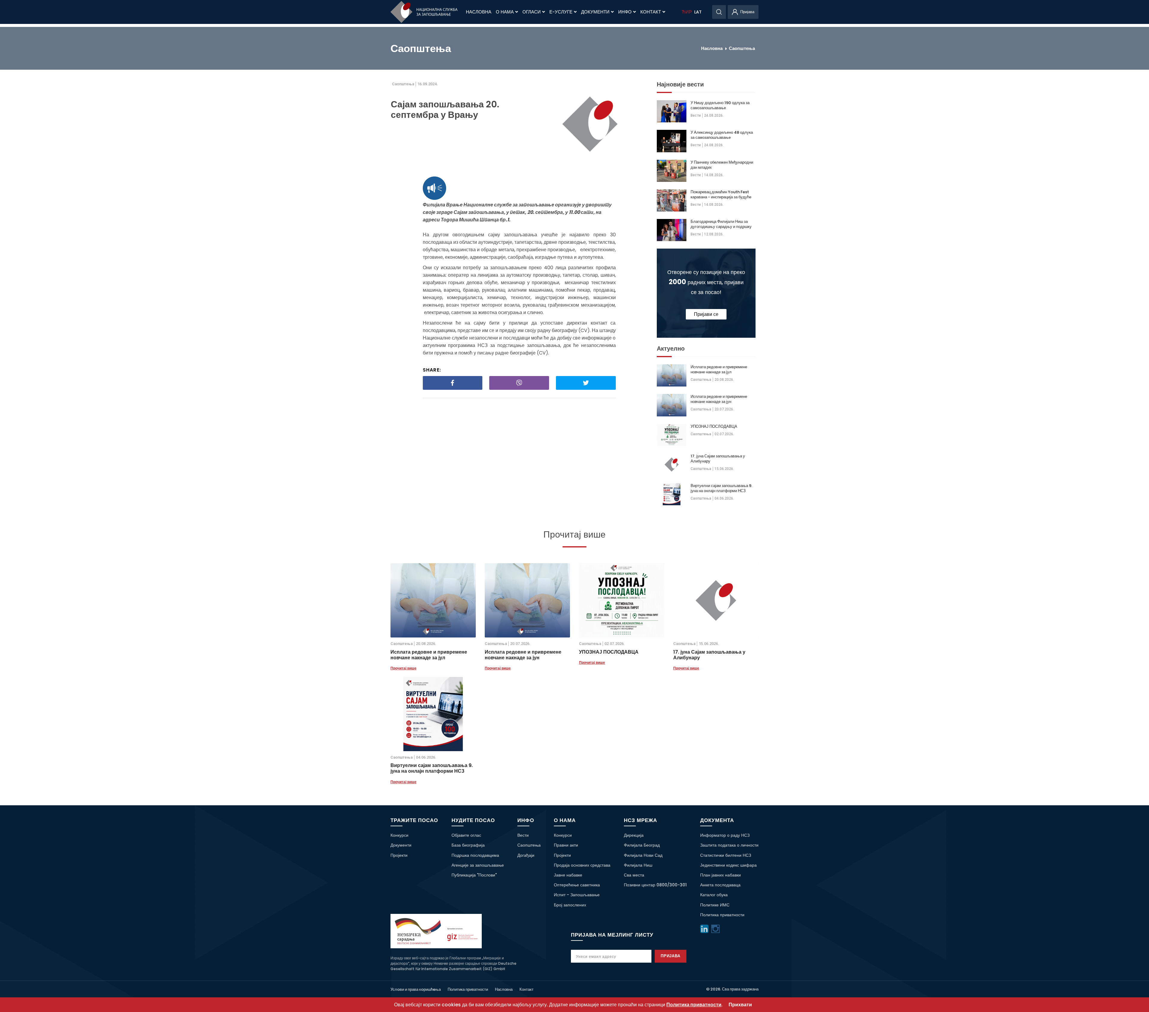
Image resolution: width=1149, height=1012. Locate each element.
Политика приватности (722, 915)
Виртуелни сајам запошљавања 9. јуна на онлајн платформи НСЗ (721, 488)
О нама (505, 12)
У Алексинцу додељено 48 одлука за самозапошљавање (722, 135)
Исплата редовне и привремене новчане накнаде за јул (719, 369)
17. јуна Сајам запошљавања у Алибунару (718, 459)
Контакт (650, 12)
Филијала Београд (642, 845)
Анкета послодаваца (720, 885)
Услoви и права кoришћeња (415, 989)
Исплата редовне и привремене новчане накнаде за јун (719, 399)
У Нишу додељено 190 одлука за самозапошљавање (720, 105)
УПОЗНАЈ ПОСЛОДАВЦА (714, 426)
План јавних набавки (720, 875)
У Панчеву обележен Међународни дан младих (722, 165)
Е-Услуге (560, 12)
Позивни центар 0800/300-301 (655, 885)
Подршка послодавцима (475, 855)
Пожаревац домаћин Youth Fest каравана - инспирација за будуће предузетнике (721, 194)
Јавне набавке (568, 875)
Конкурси (399, 835)
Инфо (625, 12)
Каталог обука (714, 895)
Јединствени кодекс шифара (728, 865)
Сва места (634, 875)
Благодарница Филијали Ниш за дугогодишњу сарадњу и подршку (721, 224)
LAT (698, 12)
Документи (595, 12)
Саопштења (742, 48)
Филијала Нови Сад (643, 855)
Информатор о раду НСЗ (725, 835)
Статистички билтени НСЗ (725, 855)
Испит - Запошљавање (577, 895)
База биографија (468, 845)
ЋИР (687, 12)
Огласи (531, 12)
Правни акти (566, 845)
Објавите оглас (466, 835)
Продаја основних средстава (582, 865)
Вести (696, 115)
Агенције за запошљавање (478, 865)
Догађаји (525, 855)
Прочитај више (403, 668)
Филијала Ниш (638, 865)
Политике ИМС (714, 905)
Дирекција (634, 835)
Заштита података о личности (729, 845)
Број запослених (570, 905)
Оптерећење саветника (577, 885)
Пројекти (399, 855)
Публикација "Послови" (474, 875)
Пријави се (706, 314)
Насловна (478, 12)
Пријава (671, 956)
